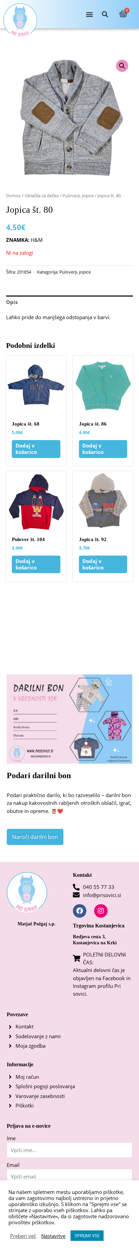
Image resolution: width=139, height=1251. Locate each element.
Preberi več (23, 1236)
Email (13, 1164)
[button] (89, 14)
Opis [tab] (12, 302)
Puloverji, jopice (78, 196)
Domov (13, 196)
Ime (11, 1138)
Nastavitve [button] (53, 1236)
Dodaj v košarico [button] (26, 448)
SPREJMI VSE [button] (87, 1235)
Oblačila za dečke (42, 196)
